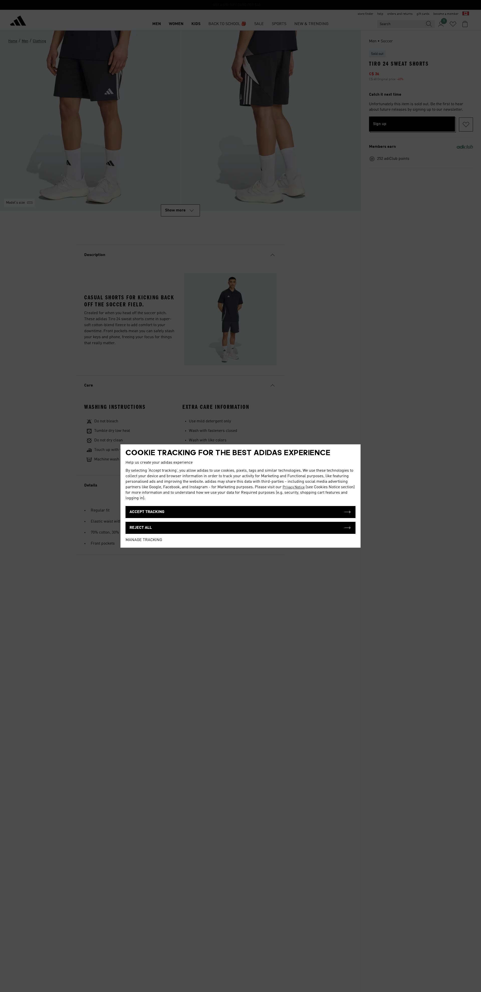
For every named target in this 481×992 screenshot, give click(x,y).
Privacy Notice (294, 487)
